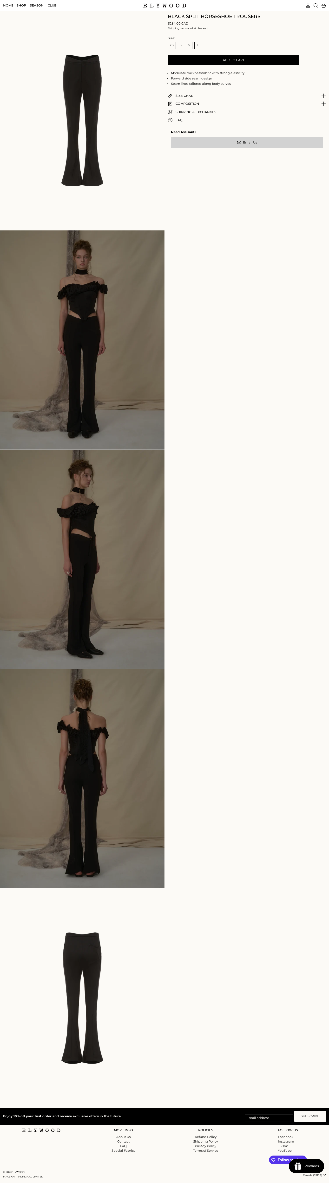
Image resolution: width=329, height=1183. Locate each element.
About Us (123, 1137)
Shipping (173, 28)
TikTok (283, 1146)
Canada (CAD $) (313, 1175)
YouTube (285, 1150)
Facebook (285, 1137)
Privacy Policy (205, 1146)
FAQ (123, 1146)
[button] (315, 5)
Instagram (286, 1141)
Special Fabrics (123, 1150)
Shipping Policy (205, 1141)
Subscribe (310, 1116)
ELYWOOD (18, 1172)
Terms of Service (205, 1150)
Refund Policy (206, 1137)
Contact (123, 1141)
